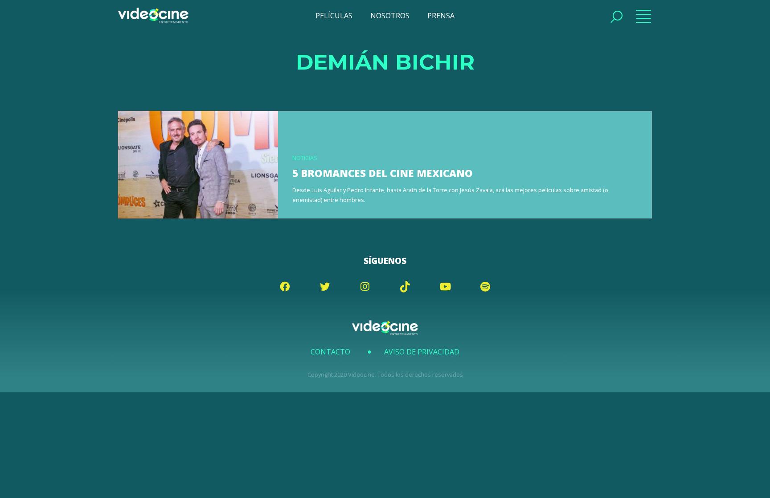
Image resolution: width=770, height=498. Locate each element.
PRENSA (441, 16)
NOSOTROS (390, 16)
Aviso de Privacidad (421, 352)
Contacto (330, 352)
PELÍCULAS (333, 16)
